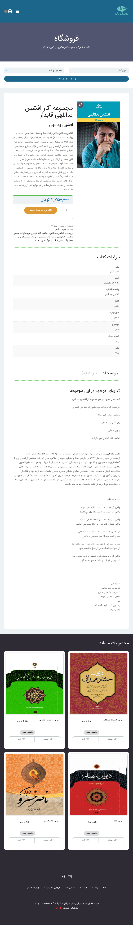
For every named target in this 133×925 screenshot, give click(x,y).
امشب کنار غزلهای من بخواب (34, 233)
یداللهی (109, 454)
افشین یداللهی (56, 233)
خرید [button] (19, 739)
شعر (81, 47)
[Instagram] (63, 877)
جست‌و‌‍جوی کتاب (65, 79)
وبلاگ (95, 888)
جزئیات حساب (32, 888)
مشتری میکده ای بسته (46, 240)
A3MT (59, 908)
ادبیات (63, 230)
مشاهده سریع (91, 732)
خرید (83, 739)
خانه (88, 47)
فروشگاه (83, 888)
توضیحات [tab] (109, 373)
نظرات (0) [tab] (90, 373)
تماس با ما (70, 888)
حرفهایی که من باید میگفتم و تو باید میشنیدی (43, 237)
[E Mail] (70, 877)
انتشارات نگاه (113, 500)
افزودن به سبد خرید (40, 210)
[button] (80, 104)
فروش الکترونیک (52, 888)
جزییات (110, 739)
